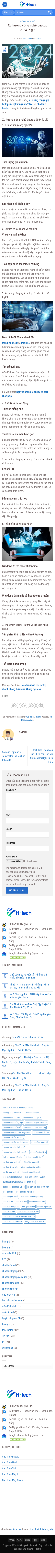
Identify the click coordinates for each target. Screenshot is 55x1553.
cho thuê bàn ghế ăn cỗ (12, 1127)
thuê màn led (8, 1202)
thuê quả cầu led (28, 1206)
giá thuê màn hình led (11, 1162)
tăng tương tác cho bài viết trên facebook (19, 1216)
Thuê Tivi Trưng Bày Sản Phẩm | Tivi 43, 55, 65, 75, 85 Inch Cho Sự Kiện (30, 986)
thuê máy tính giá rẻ (37, 1202)
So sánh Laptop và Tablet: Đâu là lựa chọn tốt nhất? (13, 756)
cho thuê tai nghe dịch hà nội (14, 1147)
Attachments (11, 856)
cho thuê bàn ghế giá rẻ (32, 1118)
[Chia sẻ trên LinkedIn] (41, 705)
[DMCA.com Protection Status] (17, 957)
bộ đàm (6, 1247)
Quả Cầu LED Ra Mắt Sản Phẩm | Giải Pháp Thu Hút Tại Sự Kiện (28, 976)
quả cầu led (8, 1312)
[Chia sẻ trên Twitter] (24, 705)
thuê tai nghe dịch (44, 1206)
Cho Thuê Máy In (10, 1474)
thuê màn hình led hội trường (32, 1197)
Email (9, 829)
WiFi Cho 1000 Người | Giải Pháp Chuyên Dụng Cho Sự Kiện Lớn (30, 1016)
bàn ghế (6, 1241)
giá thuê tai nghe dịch (31, 1162)
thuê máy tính (21, 1202)
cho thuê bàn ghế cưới (11, 1118)
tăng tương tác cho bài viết (28, 1211)
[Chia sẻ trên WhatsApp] (13, 705)
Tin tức (33, 21)
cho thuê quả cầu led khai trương (15, 1142)
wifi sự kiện (7, 1347)
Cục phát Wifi (8, 1294)
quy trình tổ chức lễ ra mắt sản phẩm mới (19, 1182)
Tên (8, 815)
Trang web (10, 842)
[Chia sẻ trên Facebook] (19, 705)
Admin (37, 39)
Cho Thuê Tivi (9, 1468)
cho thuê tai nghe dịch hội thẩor (15, 1152)
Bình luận (11, 790)
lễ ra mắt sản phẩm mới (31, 1172)
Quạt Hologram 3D (11, 1318)
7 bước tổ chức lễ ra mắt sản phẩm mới (18, 1108)
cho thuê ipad (9, 1265)
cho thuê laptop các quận (14, 1277)
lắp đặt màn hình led (11, 1172)
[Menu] (4, 4)
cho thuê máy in (10, 1288)
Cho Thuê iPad (9, 1462)
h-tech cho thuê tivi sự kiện (31, 1167)
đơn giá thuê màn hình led (35, 1221)
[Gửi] (49, 12)
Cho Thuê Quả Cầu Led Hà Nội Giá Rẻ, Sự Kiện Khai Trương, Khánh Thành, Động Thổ (26, 1062)
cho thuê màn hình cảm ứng (35, 1127)
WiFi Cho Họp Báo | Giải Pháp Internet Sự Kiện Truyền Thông (30, 996)
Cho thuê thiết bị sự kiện (42, 1529)
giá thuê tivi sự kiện (10, 1167)
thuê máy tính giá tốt (11, 1206)
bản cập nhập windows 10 (13, 1113)
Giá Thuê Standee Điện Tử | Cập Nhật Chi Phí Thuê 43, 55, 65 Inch (30, 1006)
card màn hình (9, 1253)
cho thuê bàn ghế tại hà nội (36, 1122)
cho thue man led (10, 1282)
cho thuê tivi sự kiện (38, 1152)
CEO (4, 1259)
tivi (3, 1341)
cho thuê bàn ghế (32, 1113)
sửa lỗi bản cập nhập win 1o (14, 1187)
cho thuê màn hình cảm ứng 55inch (16, 1132)
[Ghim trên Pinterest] (36, 705)
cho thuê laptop (10, 1271)
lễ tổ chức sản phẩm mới (12, 1177)
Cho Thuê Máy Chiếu (12, 1480)
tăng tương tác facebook (12, 1221)
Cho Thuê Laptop (10, 1456)
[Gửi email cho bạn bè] (30, 705)
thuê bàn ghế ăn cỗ (10, 1197)
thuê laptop (24, 21)
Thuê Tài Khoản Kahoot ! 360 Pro (27, 1037)
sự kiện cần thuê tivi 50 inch (38, 1187)
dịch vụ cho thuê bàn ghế (12, 1157)
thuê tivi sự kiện (9, 1211)
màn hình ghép (9, 1306)
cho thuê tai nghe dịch (39, 1142)
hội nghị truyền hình (12, 1300)
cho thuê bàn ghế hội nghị (13, 1122)
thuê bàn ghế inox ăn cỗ (25, 1192)
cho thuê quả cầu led (41, 1132)
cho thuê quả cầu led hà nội (13, 1137)
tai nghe (6, 1324)
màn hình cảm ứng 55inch (35, 1177)
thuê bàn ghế (8, 1192)
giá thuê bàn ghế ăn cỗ (34, 1157)
